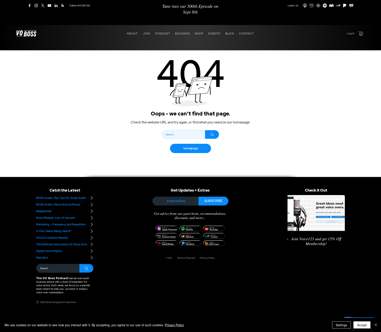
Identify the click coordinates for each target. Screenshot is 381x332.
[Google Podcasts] (318, 5)
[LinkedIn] (56, 5)
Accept (362, 325)
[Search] (212, 134)
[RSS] (62, 5)
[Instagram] (36, 5)
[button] (132, 33)
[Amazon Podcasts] (311, 5)
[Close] (375, 324)
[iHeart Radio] (351, 5)
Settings (341, 325)
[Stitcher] (331, 5)
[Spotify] (325, 5)
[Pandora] (344, 5)
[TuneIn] (338, 5)
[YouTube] (49, 5)
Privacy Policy (174, 325)
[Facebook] (29, 5)
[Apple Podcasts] (305, 5)
